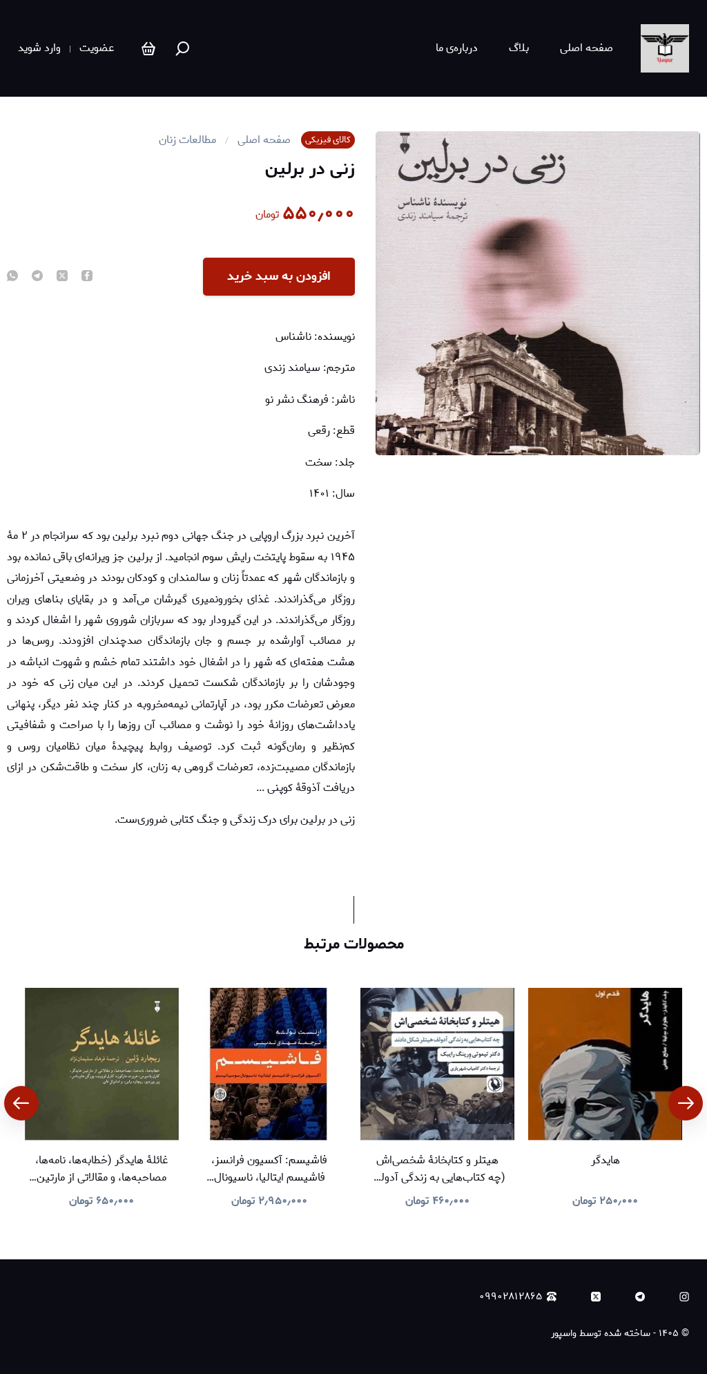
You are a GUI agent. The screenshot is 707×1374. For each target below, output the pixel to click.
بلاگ (519, 48)
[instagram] (684, 1296)
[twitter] (62, 277)
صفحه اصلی (586, 48)
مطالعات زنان (187, 140)
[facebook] (87, 277)
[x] (596, 1296)
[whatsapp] (12, 277)
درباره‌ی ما (457, 48)
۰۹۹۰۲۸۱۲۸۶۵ (510, 1297)
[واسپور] (665, 48)
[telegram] (37, 277)
